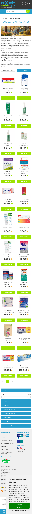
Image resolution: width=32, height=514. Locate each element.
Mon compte (4, 453)
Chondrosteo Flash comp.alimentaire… (24, 228)
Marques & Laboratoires (23, 450)
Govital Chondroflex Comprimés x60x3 (8, 367)
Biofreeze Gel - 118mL (8, 117)
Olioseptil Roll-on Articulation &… (8, 228)
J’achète (8, 98)
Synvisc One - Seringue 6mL (24, 367)
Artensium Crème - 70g (8, 89)
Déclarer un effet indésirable (8, 469)
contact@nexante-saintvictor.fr (6, 448)
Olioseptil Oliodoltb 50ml (8, 255)
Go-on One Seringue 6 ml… (8, 200)
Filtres (25, 70)
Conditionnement (9, 413)
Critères (6, 401)
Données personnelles (7, 473)
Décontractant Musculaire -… (24, 172)
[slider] (2, 397)
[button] (8, 70)
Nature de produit (9, 409)
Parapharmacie (10, 17)
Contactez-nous (5, 466)
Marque (6, 405)
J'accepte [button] (19, 504)
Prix (5, 390)
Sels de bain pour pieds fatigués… (24, 200)
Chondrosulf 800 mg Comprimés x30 (8, 311)
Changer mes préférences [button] (19, 510)
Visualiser (24, 209)
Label (6, 421)
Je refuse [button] (19, 507)
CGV (2, 470)
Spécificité (7, 417)
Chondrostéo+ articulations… (24, 283)
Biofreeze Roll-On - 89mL (24, 117)
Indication (12, 426)
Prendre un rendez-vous (7, 467)
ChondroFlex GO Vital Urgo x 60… (24, 255)
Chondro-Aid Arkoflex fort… (8, 283)
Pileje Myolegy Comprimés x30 (24, 89)
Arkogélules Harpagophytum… (8, 339)
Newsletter (20, 451)
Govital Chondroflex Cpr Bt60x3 (24, 339)
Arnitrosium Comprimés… (8, 172)
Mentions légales (5, 472)
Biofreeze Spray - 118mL (8, 144)
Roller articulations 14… (24, 144)
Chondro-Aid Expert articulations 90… (24, 311)
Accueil (3, 17)
